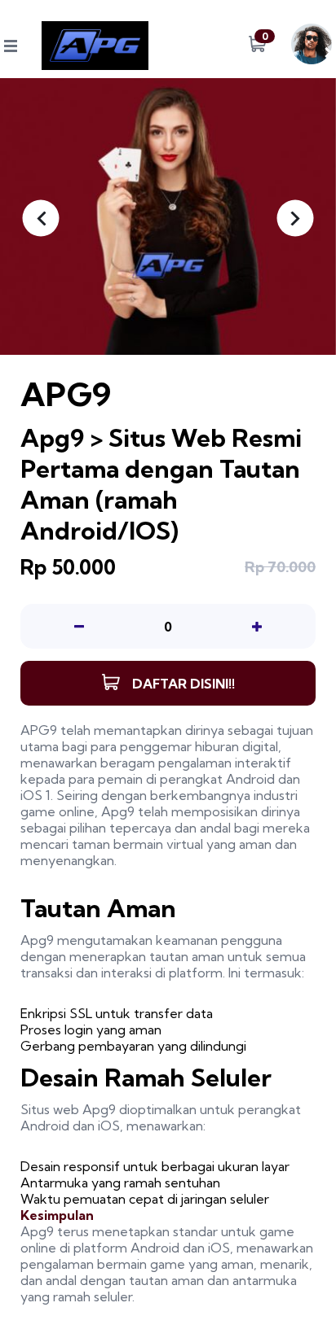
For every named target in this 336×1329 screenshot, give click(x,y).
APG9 (38, 730)
